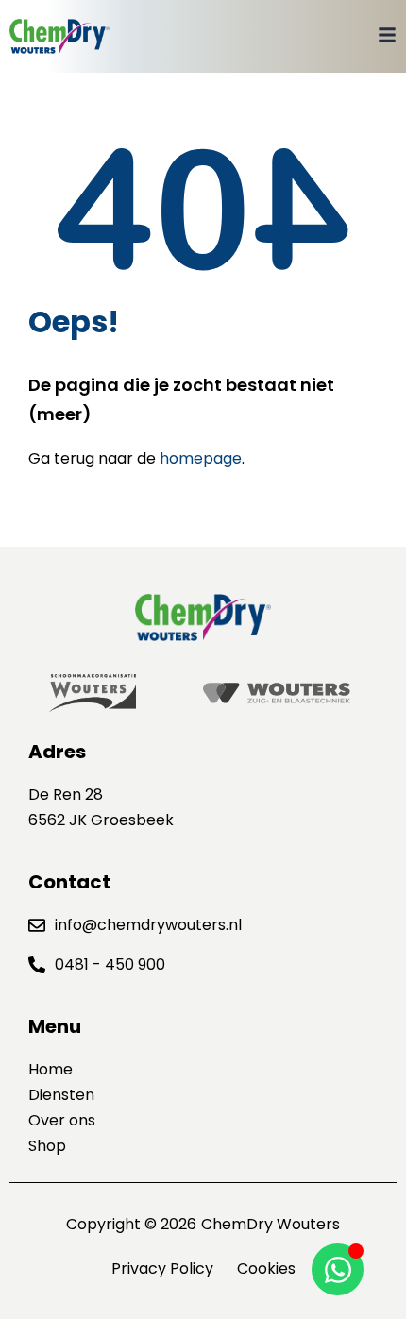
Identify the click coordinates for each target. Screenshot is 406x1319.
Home (50, 1069)
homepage (201, 458)
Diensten (61, 1095)
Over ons (61, 1120)
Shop (47, 1146)
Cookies (266, 1268)
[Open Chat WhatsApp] (338, 1269)
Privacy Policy (162, 1268)
